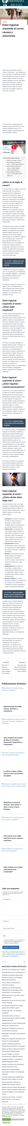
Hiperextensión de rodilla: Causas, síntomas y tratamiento (13, 709)
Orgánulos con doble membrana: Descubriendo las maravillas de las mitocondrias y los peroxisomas (12, 990)
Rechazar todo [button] (6, 1122)
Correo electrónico (9, 928)
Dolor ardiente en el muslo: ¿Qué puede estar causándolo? (13, 869)
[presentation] (14, 695)
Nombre (6, 921)
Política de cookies (6, 1116)
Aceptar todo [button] (6, 1119)
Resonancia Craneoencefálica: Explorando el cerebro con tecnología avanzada (13, 1072)
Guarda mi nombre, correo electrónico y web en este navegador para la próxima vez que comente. (14, 941)
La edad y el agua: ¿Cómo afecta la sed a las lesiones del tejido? (13, 773)
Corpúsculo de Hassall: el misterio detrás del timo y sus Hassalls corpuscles (12, 1099)
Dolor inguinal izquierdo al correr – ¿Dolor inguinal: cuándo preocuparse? (14, 168)
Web (4, 936)
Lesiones (4, 22)
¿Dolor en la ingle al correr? (14, 160)
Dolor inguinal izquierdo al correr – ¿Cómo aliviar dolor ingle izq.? (14, 173)
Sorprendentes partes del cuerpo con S (13, 972)
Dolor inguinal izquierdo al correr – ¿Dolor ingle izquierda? (15, 163)
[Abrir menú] (25, 3)
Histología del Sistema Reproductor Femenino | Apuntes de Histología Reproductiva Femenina (12, 977)
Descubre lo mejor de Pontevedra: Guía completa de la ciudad (6, 668)
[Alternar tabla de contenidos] (22, 158)
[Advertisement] (14, 54)
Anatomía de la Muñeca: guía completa (13, 969)
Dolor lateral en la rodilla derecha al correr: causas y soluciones (13, 838)
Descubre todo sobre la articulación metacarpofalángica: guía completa (20, 667)
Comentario (7, 899)
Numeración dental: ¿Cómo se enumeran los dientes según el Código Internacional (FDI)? (13, 1018)
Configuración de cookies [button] (18, 1119)
